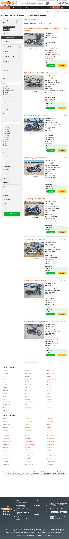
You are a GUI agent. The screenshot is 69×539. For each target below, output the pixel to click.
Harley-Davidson (8, 90)
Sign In (49, 8)
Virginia (5, 461)
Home (2, 12)
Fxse (4, 396)
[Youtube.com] (10, 514)
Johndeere (7, 98)
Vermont (27, 461)
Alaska (6, 125)
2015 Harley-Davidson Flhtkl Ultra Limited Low (41, 73)
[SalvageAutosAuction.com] (13, 2)
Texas (26, 459)
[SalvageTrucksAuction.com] (16, 2)
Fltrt (48, 382)
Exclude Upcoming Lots (9, 56)
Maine (6, 163)
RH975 (26, 399)
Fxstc (26, 396)
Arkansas (6, 129)
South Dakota (50, 456)
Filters (50, 12)
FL (3, 370)
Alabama (6, 127)
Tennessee (5, 459)
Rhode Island (6, 456)
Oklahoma (27, 450)
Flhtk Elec (27, 373)
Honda (6, 92)
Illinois (6, 149)
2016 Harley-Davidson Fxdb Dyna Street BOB (41, 321)
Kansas (6, 153)
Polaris (6, 106)
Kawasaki (6, 100)
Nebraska (5, 444)
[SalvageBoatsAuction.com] (16, 4)
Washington (50, 461)
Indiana (6, 151)
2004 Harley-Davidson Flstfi (34, 239)
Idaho (5, 147)
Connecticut (7, 137)
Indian (6, 94)
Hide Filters (16, 21)
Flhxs (4, 376)
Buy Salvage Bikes (12, 12)
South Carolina (29, 456)
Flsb (4, 379)
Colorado (6, 135)
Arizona (6, 131)
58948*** (54, 324)
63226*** (54, 76)
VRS (26, 405)
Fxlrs (4, 393)
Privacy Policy (48, 535)
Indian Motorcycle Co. (9, 96)
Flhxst (26, 376)
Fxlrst (26, 393)
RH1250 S (5, 399)
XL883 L (49, 408)
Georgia (6, 143)
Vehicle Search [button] (5, 8)
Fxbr (26, 390)
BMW (5, 86)
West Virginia (28, 464)
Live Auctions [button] (14, 8)
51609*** (54, 118)
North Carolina (29, 441)
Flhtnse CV (50, 373)
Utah (48, 459)
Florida (6, 141)
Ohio (4, 450)
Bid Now (51, 65)
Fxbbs (4, 390)
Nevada (27, 447)
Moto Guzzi (7, 104)
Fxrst (48, 393)
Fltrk (26, 382)
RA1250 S (49, 396)
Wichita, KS (53, 137)
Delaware (6, 139)
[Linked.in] (8, 514)
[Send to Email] (66, 28)
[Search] (47, 3)
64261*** (54, 202)
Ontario (49, 450)
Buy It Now (5, 51)
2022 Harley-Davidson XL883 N (36, 115)
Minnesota (7, 166)
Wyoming (49, 464)
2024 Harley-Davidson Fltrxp (35, 158)
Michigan (6, 165)
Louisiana (7, 157)
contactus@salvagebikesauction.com (23, 513)
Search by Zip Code (8, 47)
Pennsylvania (28, 453)
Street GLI (49, 402)
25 (44, 23)
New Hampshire (29, 444)
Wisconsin (5, 464)
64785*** (54, 283)
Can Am (6, 88)
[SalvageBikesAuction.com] (13, 4)
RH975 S (49, 399)
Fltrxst (48, 385)
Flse (4, 382)
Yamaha (6, 110)
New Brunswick (6, 441)
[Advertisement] (34, 486)
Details (62, 65)
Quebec (49, 453)
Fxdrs (48, 390)
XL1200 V (27, 408)
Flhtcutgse (5, 373)
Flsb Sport (27, 379)
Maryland (7, 161)
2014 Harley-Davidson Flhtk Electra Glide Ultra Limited (41, 29)
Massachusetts (8, 159)
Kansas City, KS (54, 52)
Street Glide (6, 405)
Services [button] (28, 8)
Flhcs (26, 370)
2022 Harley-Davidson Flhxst (35, 280)
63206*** (54, 161)
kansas (23, 12)
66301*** (54, 243)
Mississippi (50, 439)
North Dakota (50, 441)
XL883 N (5, 410)
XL (3, 408)
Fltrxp (4, 385)
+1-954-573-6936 (62, 4)
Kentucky (6, 155)
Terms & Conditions (37, 535)
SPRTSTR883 (28, 402)
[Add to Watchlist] (62, 28)
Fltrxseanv (27, 385)
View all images (34, 49)
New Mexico (6, 447)
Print (66, 12)
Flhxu (48, 376)
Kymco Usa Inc (8, 102)
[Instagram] (6, 514)
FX (25, 388)
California (7, 133)
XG (47, 405)
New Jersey (50, 444)
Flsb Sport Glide (51, 379)
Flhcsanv (49, 370)
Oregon (5, 453)
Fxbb (48, 388)
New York (49, 447)
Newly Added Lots (7, 42)
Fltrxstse (5, 388)
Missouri (27, 439)
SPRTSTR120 (6, 402)
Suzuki (6, 108)
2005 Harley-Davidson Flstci (35, 198)
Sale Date (33, 23)
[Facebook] (4, 514)
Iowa (5, 145)
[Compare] (64, 28)
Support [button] (22, 8)
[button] (12, 61)
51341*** (54, 33)
